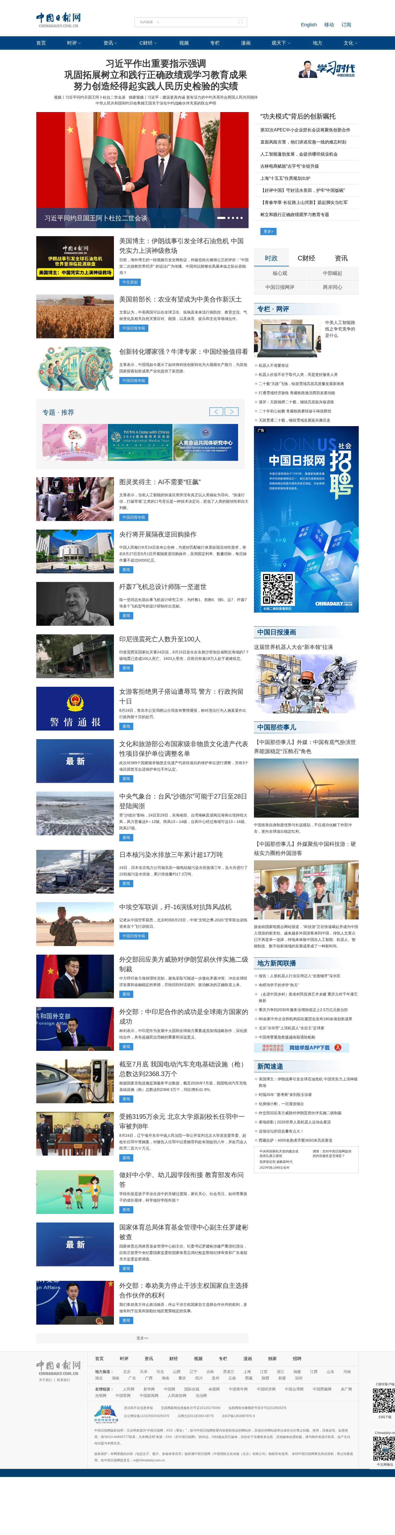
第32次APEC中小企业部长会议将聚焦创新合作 (305, 130)
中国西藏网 (322, 1389)
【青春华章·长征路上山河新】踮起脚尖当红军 (304, 202)
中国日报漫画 (276, 632)
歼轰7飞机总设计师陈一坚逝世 (163, 586)
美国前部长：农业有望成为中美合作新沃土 (180, 299)
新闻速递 (270, 1066)
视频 (184, 43)
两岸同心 (332, 287)
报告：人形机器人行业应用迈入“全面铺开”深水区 (299, 976)
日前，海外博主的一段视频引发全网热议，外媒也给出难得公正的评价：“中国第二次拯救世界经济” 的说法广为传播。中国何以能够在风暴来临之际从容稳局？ (184, 266)
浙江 (280, 1371)
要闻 (126, 569)
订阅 (346, 24)
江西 (314, 1371)
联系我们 (63, 1380)
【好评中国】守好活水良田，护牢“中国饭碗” (302, 190)
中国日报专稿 (134, 328)
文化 (348, 43)
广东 (132, 1378)
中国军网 (123, 1395)
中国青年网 (238, 1389)
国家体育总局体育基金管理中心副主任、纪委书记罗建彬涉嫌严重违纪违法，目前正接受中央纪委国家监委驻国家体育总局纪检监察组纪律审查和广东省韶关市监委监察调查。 (183, 1252)
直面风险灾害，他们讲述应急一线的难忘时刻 (303, 142)
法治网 (201, 1395)
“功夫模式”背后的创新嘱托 (298, 116)
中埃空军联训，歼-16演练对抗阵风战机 (175, 907)
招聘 (297, 1358)
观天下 (279, 43)
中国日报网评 (280, 287)
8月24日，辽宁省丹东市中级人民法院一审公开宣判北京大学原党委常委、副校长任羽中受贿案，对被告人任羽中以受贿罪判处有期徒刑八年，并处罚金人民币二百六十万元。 (183, 1142)
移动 (329, 24)
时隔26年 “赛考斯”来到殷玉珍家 (285, 1094)
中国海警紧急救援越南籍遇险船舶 (287, 1037)
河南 (347, 1371)
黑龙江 (228, 1371)
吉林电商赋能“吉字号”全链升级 (289, 166)
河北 (160, 1371)
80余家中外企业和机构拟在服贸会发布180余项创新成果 (305, 1019)
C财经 (146, 43)
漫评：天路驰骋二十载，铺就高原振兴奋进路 (296, 402)
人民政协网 (177, 1395)
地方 (317, 43)
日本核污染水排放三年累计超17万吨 (171, 854)
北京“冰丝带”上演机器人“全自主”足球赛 (291, 1028)
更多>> (142, 1338)
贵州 (215, 1378)
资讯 (108, 43)
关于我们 (45, 1380)
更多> (268, 231)
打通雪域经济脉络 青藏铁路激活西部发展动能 (297, 393)
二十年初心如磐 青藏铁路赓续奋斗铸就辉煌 (295, 411)
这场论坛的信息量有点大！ (281, 1131)
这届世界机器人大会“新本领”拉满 (293, 647)
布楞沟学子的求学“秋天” (279, 985)
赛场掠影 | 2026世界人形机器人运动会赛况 (295, 1122)
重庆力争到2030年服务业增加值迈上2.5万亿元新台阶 (303, 1010)
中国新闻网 (149, 1395)
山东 (330, 1371)
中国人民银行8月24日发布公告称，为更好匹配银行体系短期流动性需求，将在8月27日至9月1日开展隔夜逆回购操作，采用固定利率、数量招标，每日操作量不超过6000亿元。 (183, 553)
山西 (177, 1371)
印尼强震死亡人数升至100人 (160, 639)
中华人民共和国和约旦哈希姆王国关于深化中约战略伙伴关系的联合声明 (156, 103)
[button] (221, 218)
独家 (272, 1358)
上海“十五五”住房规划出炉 (285, 178)
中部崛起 (332, 273)
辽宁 (193, 1371)
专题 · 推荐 (58, 412)
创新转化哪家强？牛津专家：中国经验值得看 (183, 351)
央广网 (346, 1389)
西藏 (249, 1378)
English (309, 24)
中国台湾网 (294, 1389)
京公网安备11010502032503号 (147, 1416)
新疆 (282, 1378)
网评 (282, 308)
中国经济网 (266, 1389)
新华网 (149, 1389)
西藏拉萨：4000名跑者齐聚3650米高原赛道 (295, 1140)
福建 (297, 1371)
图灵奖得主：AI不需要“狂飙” (160, 482)
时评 (72, 43)
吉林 (210, 1371)
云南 (232, 1378)
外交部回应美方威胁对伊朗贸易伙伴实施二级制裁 (300, 1113)
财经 (173, 1358)
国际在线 (191, 1389)
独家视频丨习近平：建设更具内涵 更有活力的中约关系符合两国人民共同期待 (193, 97)
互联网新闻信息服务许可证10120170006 (190, 1408)
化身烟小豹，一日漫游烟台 (281, 1104)
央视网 (214, 1389)
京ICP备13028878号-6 (238, 1416)
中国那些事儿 (276, 727)
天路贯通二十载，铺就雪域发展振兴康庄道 (294, 420)
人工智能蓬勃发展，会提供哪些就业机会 (299, 154)
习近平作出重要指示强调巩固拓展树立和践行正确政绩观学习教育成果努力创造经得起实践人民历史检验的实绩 (155, 74)
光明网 (100, 1395)
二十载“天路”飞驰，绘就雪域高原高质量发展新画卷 (301, 384)
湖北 (99, 1378)
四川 (199, 1378)
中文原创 (130, 282)
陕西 (265, 1378)
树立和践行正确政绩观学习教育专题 (294, 214)
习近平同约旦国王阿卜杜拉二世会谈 (96, 218)
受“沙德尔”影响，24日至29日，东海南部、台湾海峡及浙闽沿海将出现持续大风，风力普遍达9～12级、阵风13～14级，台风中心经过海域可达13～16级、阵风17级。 (183, 821)
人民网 (128, 1389)
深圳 (299, 1378)
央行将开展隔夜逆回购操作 (158, 534)
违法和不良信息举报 (138, 1408)
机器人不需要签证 (274, 365)
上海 (247, 1371)
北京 (127, 1371)
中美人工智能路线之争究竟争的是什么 (340, 329)
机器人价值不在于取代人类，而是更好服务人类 (298, 374)
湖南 (115, 1378)
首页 (41, 43)
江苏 (264, 1371)
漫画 (246, 43)
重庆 (182, 1378)
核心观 (280, 273)
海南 (165, 1378)
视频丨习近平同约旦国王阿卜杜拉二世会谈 (89, 97)
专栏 (215, 43)
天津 (143, 1371)
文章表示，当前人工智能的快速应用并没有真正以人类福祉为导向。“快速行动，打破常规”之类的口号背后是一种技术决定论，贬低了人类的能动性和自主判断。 (184, 501)
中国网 (169, 1389)
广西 (149, 1378)
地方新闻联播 (276, 963)
